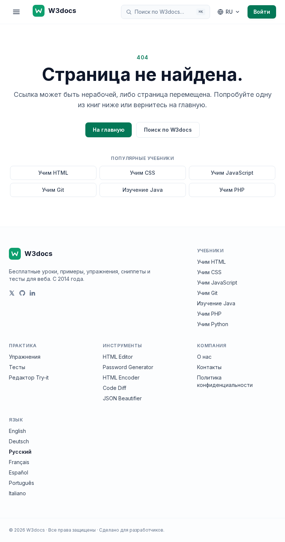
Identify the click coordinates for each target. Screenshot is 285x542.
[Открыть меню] (16, 11)
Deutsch (19, 441)
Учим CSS (142, 173)
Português (21, 483)
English (17, 431)
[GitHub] (22, 293)
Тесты (17, 367)
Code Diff (114, 388)
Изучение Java (142, 190)
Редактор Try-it (29, 377)
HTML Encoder (121, 377)
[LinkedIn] (33, 293)
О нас (204, 357)
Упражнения (24, 357)
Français (19, 462)
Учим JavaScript (232, 173)
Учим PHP (232, 190)
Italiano (17, 493)
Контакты (209, 367)
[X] (12, 293)
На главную (108, 130)
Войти (261, 12)
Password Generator (128, 367)
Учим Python (212, 324)
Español (18, 472)
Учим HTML (53, 173)
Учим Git (53, 190)
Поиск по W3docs (168, 130)
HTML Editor (118, 357)
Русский (20, 452)
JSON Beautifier (122, 398)
